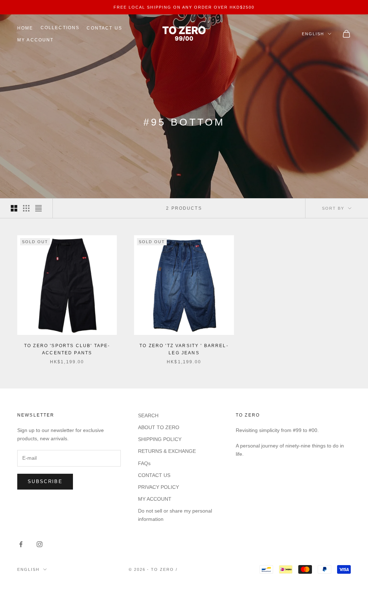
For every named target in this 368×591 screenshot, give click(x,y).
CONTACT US (104, 28)
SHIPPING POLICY (159, 439)
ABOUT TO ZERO (158, 427)
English (313, 34)
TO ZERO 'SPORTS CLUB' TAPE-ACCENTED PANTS (67, 349)
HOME (25, 28)
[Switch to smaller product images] (26, 208)
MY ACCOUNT (35, 39)
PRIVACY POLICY (158, 487)
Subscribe (45, 481)
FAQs (144, 463)
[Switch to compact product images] (38, 208)
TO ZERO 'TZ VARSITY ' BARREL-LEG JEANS (184, 349)
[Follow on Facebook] (20, 544)
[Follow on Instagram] (39, 544)
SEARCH (148, 415)
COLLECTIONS (60, 27)
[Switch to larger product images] (14, 208)
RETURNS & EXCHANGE (167, 451)
